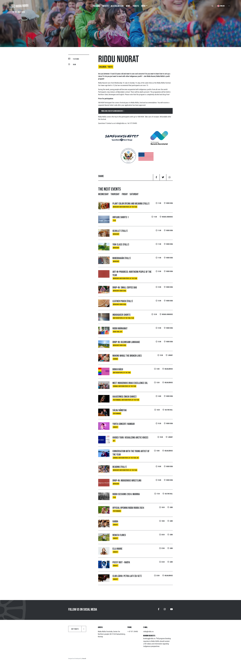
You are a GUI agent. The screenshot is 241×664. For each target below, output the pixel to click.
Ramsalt (84, 658)
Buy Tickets (75, 629)
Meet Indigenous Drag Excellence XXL (130, 383)
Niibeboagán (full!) (121, 258)
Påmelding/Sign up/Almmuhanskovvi (112, 111)
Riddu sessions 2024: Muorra (126, 494)
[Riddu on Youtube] (171, 610)
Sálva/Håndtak (119, 410)
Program (96, 6)
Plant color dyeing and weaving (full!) (130, 203)
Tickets (136, 6)
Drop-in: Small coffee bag (124, 287)
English (222, 6)
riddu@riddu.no (121, 123)
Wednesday (103, 194)
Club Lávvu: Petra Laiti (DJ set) (127, 576)
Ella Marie (117, 548)
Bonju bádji (117, 369)
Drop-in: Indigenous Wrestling (126, 480)
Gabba (115, 521)
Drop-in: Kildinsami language (126, 342)
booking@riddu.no (149, 638)
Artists (105, 6)
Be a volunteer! (117, 6)
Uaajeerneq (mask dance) (124, 396)
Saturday (134, 194)
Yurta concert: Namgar (123, 424)
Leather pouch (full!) (122, 301)
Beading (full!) (119, 467)
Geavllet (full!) (120, 231)
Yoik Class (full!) (120, 244)
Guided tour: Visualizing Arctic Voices (130, 437)
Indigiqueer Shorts (121, 315)
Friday (125, 194)
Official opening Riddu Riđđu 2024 (128, 508)
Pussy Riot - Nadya (121, 562)
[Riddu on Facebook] (158, 610)
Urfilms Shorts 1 (120, 217)
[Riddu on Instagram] (165, 610)
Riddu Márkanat (119, 328)
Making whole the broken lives (127, 355)
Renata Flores (119, 535)
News (128, 6)
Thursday (115, 194)
